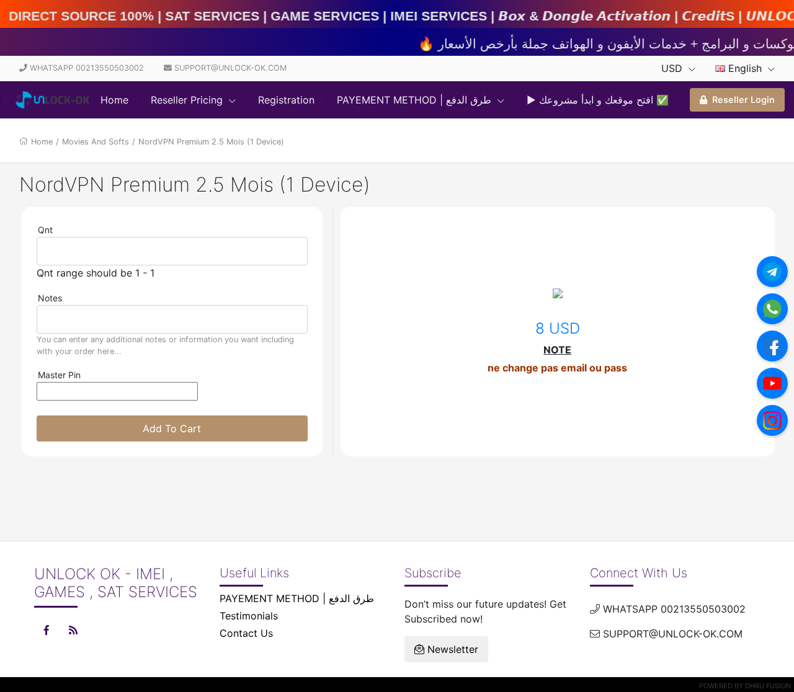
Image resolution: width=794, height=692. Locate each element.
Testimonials (249, 616)
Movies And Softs (95, 141)
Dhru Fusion (768, 685)
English (745, 68)
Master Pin (59, 375)
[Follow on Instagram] (772, 420)
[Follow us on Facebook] (772, 346)
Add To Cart (172, 428)
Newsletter (451, 649)
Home (114, 100)
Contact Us (246, 633)
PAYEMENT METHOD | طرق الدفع (415, 100)
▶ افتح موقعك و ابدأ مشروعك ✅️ (598, 100)
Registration (286, 100)
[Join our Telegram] (772, 271)
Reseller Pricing (188, 100)
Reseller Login (743, 99)
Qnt (45, 229)
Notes (50, 298)
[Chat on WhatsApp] (772, 308)
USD (673, 68)
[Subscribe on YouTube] (772, 383)
